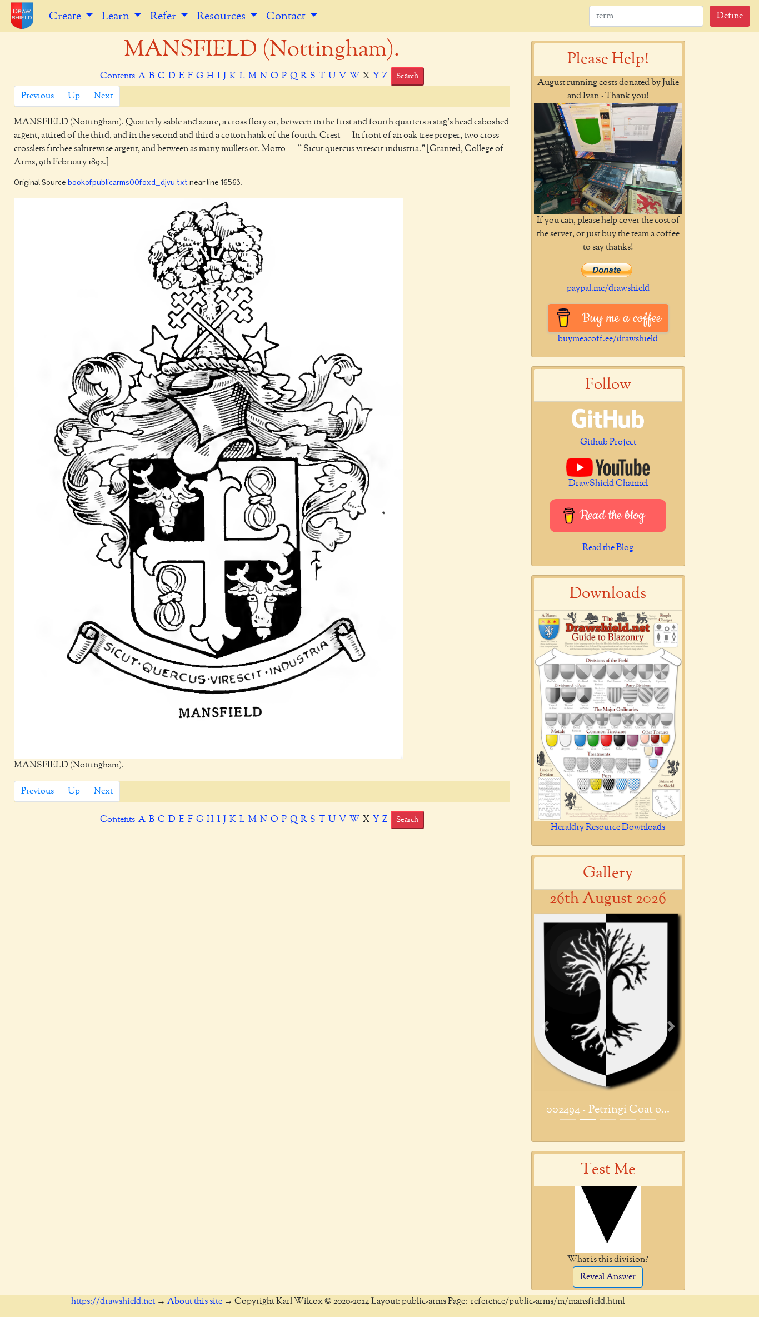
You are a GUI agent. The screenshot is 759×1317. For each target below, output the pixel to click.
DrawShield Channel (608, 483)
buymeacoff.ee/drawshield (608, 339)
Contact (287, 16)
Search (407, 76)
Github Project (608, 442)
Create (66, 16)
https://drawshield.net (113, 1301)
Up (74, 96)
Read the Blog (607, 547)
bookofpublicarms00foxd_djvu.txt (128, 183)
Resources (222, 16)
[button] (545, 1026)
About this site (194, 1301)
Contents (117, 76)
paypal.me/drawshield (608, 288)
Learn (117, 16)
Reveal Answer (608, 1277)
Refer (164, 16)
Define (730, 16)
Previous (37, 96)
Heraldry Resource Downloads (608, 827)
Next (103, 96)
